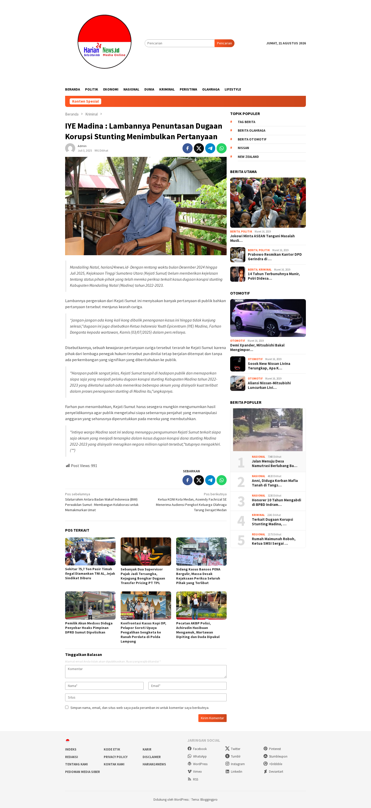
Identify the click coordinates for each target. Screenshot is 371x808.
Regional (258, 534)
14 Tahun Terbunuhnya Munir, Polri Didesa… (274, 276)
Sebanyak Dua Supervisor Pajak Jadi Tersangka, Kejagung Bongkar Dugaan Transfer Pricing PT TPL (143, 576)
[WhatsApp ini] (222, 148)
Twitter (235, 749)
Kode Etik (112, 749)
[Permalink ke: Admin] (70, 148)
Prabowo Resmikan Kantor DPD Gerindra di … (275, 256)
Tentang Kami (76, 764)
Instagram (238, 764)
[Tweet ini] (199, 148)
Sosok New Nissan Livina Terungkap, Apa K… (269, 365)
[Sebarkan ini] (187, 148)
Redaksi (71, 757)
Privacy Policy (115, 757)
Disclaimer (152, 757)
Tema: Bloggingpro (204, 799)
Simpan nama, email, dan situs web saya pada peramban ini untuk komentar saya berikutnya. (139, 707)
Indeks (70, 749)
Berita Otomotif (252, 139)
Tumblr (236, 756)
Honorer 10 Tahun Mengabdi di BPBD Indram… (276, 502)
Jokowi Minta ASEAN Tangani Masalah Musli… (262, 238)
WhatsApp (200, 756)
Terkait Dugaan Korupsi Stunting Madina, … (272, 521)
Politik (246, 231)
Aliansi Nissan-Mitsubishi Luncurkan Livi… (269, 385)
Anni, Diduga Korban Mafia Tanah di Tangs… (275, 482)
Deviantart (276, 771)
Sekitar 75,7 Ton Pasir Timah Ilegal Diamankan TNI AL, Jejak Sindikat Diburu (90, 573)
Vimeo (197, 771)
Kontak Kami (114, 764)
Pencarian (224, 43)
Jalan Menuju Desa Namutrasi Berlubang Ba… (274, 463)
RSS (195, 779)
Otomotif (237, 340)
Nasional (258, 456)
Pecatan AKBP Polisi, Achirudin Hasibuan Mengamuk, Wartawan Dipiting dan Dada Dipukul (198, 630)
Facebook (200, 749)
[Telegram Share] (210, 148)
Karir (147, 749)
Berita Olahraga (251, 130)
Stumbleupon (278, 756)
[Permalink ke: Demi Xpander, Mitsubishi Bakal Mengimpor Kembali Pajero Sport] (268, 318)
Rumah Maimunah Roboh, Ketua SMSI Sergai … (274, 541)
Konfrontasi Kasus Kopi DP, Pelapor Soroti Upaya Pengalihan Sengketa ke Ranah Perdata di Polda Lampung (143, 632)
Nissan (243, 148)
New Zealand (248, 156)
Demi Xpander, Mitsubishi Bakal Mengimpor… (257, 347)
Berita (235, 231)
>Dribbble (275, 764)
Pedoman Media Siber (82, 772)
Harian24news (154, 764)
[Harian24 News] (105, 43)
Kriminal (265, 269)
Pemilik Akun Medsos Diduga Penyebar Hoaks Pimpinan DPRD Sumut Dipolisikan (89, 627)
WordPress (200, 764)
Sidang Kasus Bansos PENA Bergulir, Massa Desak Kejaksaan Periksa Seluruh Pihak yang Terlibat (198, 576)
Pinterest (275, 749)
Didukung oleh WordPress (171, 799)
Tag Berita (246, 122)
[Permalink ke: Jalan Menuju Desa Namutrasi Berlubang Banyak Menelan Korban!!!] (268, 429)
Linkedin (236, 771)
